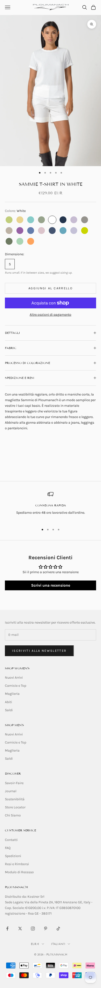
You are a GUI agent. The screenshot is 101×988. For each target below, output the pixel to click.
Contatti (11, 840)
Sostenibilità (15, 799)
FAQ (8, 848)
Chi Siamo (13, 815)
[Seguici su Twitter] (20, 928)
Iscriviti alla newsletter (39, 650)
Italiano (58, 944)
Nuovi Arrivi (14, 677)
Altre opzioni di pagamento (50, 315)
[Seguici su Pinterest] (45, 928)
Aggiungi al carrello (50, 288)
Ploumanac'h (16, 887)
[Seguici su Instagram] (32, 928)
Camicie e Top (15, 686)
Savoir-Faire (14, 783)
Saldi (9, 710)
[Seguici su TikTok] (58, 928)
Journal (10, 791)
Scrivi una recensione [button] (50, 585)
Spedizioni (13, 856)
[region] (50, 506)
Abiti (8, 702)
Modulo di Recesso (19, 872)
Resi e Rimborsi (17, 864)
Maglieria (12, 694)
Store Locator (15, 807)
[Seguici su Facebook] (7, 928)
